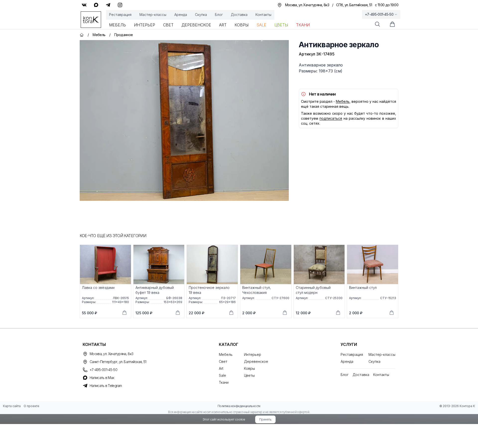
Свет (168, 24)
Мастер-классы (152, 14)
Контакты (263, 14)
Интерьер (144, 24)
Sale (261, 24)
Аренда (180, 14)
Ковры (241, 24)
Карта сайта (12, 406)
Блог (219, 14)
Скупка (201, 14)
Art (223, 24)
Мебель (117, 24)
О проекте (31, 406)
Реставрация (120, 14)
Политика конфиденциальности (239, 406)
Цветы (281, 24)
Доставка (239, 14)
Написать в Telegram (106, 385)
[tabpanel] (184, 120)
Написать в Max (102, 377)
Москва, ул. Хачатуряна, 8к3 (111, 354)
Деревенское (196, 24)
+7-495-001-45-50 (379, 14)
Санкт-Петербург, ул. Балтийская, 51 (118, 362)
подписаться (330, 118)
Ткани (303, 24)
